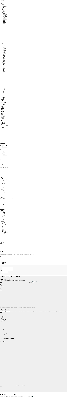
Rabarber (4, 72)
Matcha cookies (2, 230)
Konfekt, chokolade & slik (3, 109)
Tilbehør (4, 23)
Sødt (1, 124)
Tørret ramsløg (3, 265)
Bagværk (3, 9)
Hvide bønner (4, 46)
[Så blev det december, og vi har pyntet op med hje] (43, 286)
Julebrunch (5, 88)
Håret (3, 220)
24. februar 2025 (2, 189)
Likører (2, 112)
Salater (2, 120)
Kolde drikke (4, 24)
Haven (1, 318)
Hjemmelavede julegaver (6, 90)
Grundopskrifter (2, 101)
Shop (1, 3)
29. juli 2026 (3, 329)
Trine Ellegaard (2, 164)
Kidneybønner (4, 188)
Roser (3, 49)
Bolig (2, 5)
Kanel (3, 54)
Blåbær (3, 59)
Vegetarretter (2, 127)
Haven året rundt (4, 79)
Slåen (3, 69)
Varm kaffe (2, 126)
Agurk (3, 70)
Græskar (4, 71)
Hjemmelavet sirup (4, 33)
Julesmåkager (5, 87)
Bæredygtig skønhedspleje (4, 6)
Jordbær (4, 56)
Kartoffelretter (4, 22)
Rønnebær (4, 60)
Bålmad (2, 41)
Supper (2, 40)
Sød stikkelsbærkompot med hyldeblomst (5, 279)
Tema (2, 85)
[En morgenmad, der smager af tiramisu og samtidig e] (5, 286)
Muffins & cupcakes (5, 14)
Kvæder (4, 65)
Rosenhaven (4, 80)
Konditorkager (4, 15)
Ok (32, 396)
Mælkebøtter (4, 48)
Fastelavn (4, 91)
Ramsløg (4, 55)
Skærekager (4, 13)
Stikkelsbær (4, 58)
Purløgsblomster (4, 50)
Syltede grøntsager (5, 31)
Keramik (3, 7)
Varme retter (4, 21)
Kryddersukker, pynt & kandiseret (6, 176)
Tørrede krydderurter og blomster (4, 125)
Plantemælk (4, 20)
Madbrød (2, 113)
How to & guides (2, 105)
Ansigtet (1, 197)
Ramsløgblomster (4, 189)
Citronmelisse (4, 53)
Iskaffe (2, 106)
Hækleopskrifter (4, 82)
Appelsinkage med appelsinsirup (4, 219)
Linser (3, 44)
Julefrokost (5, 89)
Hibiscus (4, 52)
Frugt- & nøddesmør (5, 35)
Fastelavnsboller (4, 17)
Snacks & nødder (4, 38)
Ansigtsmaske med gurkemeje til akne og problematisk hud (7, 198)
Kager (2, 12)
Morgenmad (2, 114)
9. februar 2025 (2, 221)
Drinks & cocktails (3, 98)
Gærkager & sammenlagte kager (4, 102)
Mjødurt (4, 51)
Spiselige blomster (4, 36)
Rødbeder (4, 73)
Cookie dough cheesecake (3, 262)
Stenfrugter (3, 208)
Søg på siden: (1, 386)
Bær (2, 197)
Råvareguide (3, 43)
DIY (2, 81)
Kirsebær (4, 200)
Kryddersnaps (2, 111)
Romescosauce (2, 209)
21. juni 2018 (2, 147)
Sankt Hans (4, 92)
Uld (2, 8)
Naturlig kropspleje (3, 116)
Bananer (4, 63)
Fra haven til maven (2, 0)
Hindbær (4, 199)
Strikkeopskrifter (3, 122)
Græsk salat (1, 177)
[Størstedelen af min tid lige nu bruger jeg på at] (62, 286)
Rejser (2, 84)
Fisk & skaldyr (3, 39)
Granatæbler (4, 64)
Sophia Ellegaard (2, 231)
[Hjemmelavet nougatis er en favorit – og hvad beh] (14, 286)
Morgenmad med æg (3, 115)
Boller (3, 10)
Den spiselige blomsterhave (3, 97)
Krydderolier (4, 32)
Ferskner (4, 67)
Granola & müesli (4, 18)
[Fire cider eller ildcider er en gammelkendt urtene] (33, 286)
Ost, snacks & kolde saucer (4, 37)
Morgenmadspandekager (5, 19)
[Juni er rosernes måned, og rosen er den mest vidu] (52, 286)
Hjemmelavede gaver (5, 83)
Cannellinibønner (4, 45)
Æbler (3, 66)
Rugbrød (4, 11)
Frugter (3, 62)
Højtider (3, 86)
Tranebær (4, 61)
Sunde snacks (4, 34)
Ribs (3, 57)
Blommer (4, 210)
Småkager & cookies (5, 16)
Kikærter (4, 186)
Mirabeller (4, 68)
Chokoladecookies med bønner (4, 251)
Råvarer (3, 4)
